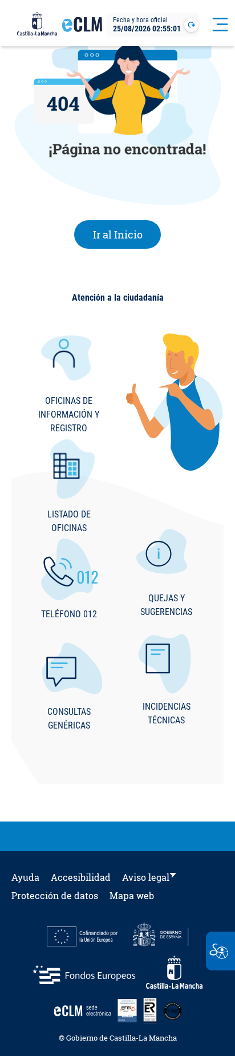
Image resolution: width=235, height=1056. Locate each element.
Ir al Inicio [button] (127, 234)
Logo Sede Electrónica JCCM (82, 29)
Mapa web (132, 895)
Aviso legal (145, 877)
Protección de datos (54, 895)
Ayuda (25, 877)
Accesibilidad (81, 877)
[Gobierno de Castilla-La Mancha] (37, 24)
